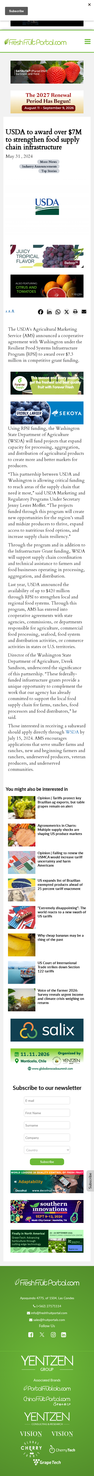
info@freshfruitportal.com (49, 1313)
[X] (66, 312)
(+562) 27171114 (49, 1306)
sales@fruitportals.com (49, 1320)
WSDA (72, 732)
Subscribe (90, 1181)
